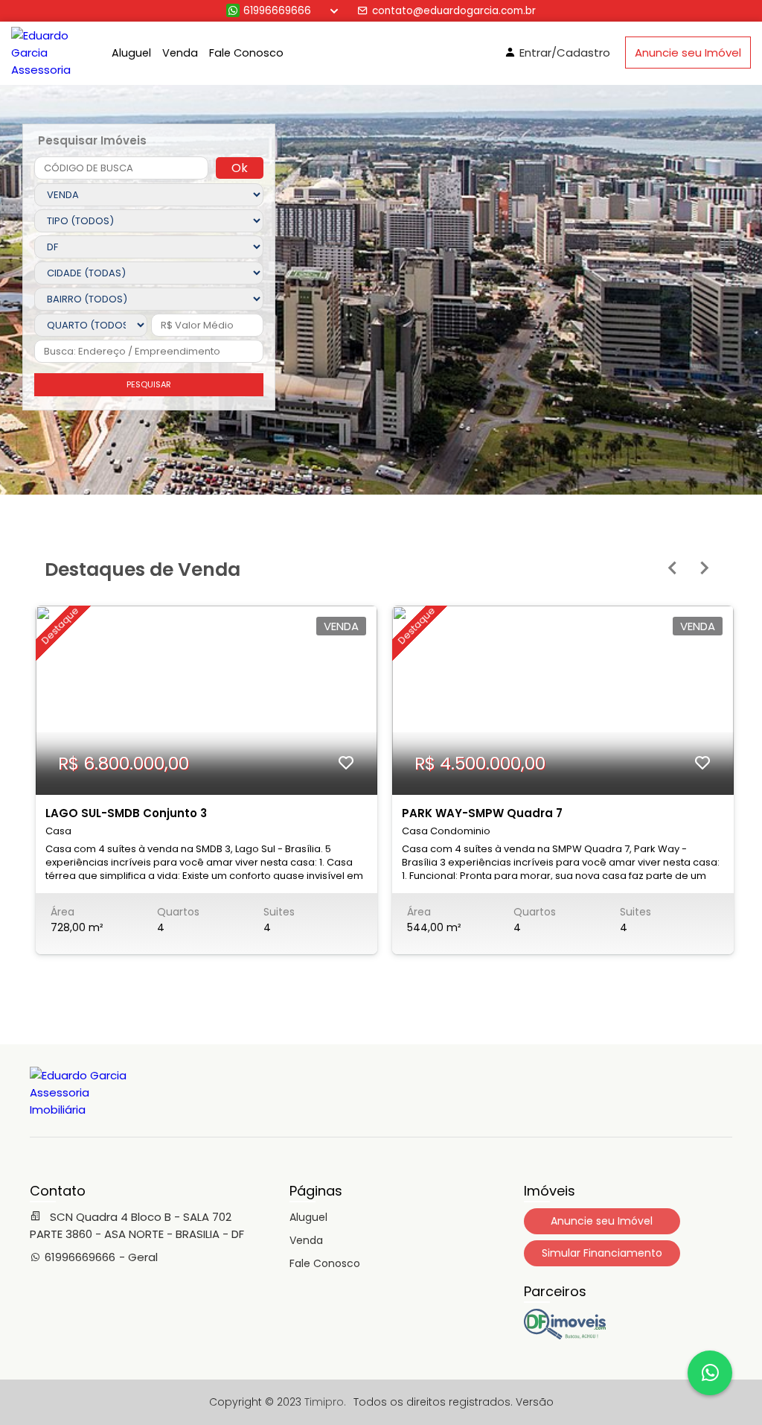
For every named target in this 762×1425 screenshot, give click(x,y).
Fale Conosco (246, 52)
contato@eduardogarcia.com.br (454, 11)
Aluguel (131, 52)
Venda (180, 52)
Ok (239, 168)
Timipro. (325, 1401)
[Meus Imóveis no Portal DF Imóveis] (565, 1335)
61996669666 (277, 11)
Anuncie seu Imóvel (688, 52)
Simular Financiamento (602, 1252)
